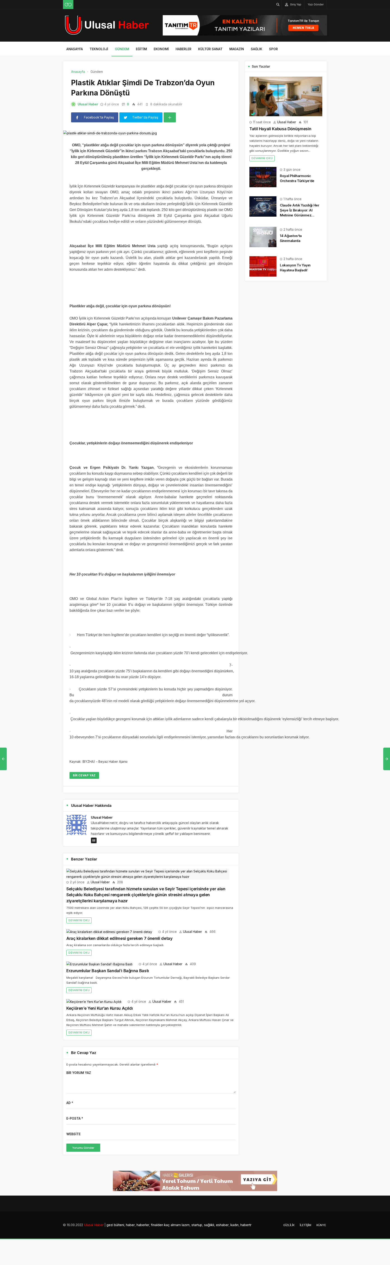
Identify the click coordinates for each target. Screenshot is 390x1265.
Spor (273, 49)
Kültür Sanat (210, 49)
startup (196, 1225)
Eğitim (141, 49)
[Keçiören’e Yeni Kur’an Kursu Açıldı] (93, 1001)
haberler (143, 1225)
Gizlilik (289, 1225)
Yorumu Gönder (83, 1147)
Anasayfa (74, 49)
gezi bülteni (115, 1225)
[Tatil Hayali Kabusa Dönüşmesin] (285, 96)
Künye (321, 1225)
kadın (234, 1225)
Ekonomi (161, 49)
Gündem (122, 49)
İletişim (305, 1225)
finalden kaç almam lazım (170, 1225)
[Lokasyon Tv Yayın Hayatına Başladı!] (262, 266)
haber (130, 1225)
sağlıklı (209, 1225)
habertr (245, 1225)
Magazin (236, 49)
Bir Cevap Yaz (84, 775)
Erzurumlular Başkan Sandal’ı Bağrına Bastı (107, 970)
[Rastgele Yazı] (68, 4)
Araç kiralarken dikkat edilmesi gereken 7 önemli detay (119, 938)
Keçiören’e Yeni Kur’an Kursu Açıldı (99, 1008)
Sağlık (256, 49)
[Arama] (278, 4)
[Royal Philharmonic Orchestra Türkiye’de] (262, 176)
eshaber (222, 1225)
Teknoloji (99, 49)
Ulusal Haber (88, 104)
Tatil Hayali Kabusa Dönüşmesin (280, 128)
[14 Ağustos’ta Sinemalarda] (262, 237)
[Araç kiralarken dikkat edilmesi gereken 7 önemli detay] (109, 931)
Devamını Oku (79, 920)
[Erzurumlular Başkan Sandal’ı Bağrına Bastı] (99, 964)
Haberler (183, 49)
